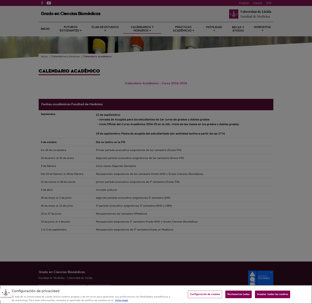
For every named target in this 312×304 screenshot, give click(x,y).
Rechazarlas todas (238, 294)
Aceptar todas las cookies (272, 294)
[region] (156, 294)
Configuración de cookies (205, 294)
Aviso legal (121, 300)
